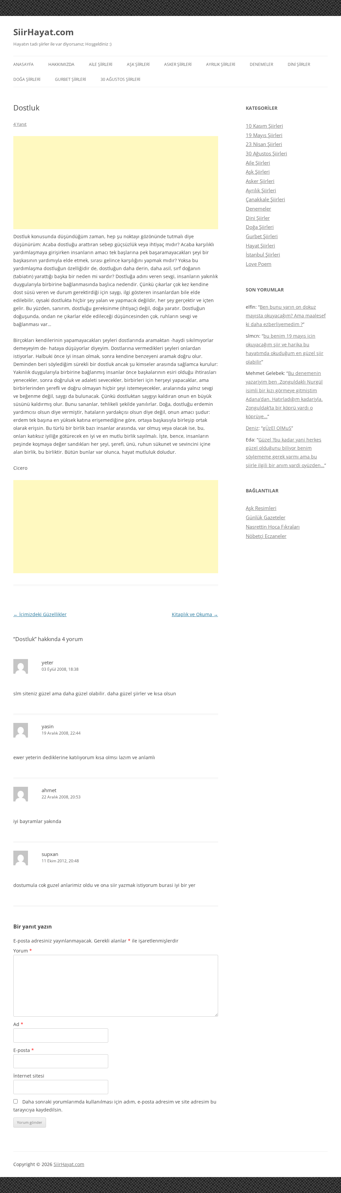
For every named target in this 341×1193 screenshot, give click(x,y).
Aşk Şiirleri (138, 64)
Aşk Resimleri (261, 508)
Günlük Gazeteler (265, 517)
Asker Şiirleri (177, 64)
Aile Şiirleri (100, 64)
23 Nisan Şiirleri (264, 144)
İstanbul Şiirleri (263, 254)
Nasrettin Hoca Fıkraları (273, 526)
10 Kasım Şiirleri (264, 125)
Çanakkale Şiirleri (265, 199)
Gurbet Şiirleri (70, 79)
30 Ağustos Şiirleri (120, 79)
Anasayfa (23, 64)
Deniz (252, 428)
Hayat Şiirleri (260, 245)
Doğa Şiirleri (26, 79)
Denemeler (261, 64)
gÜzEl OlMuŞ (277, 428)
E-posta (23, 1050)
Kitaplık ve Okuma (195, 614)
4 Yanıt (20, 124)
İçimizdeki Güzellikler (40, 614)
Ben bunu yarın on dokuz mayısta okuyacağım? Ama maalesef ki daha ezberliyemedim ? (286, 315)
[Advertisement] (115, 182)
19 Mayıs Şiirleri (264, 135)
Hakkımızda (61, 64)
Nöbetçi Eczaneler (266, 536)
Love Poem (258, 263)
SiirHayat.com (43, 32)
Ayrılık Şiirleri (220, 64)
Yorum (22, 950)
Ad (18, 1024)
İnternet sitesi (28, 1076)
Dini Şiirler (299, 64)
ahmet (49, 790)
